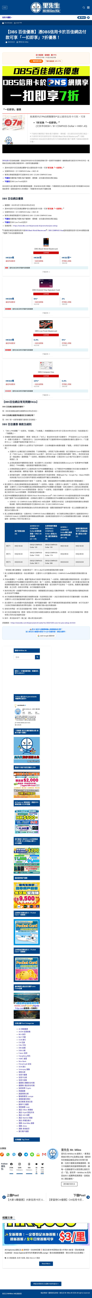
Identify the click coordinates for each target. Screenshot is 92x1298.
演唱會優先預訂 (24, 1099)
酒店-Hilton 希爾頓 (26, 1110)
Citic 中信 (22, 1045)
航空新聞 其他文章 (26, 1102)
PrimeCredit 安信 (25, 1064)
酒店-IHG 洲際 (24, 1115)
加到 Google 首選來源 (47, 636)
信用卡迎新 (23, 1080)
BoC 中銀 (22, 1037)
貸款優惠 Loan (24, 1107)
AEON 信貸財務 (24, 1032)
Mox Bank (22, 1061)
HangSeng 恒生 (25, 1056)
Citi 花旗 (22, 1042)
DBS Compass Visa (46, 372)
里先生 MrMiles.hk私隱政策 (12, 1294)
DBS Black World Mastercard (35, 230)
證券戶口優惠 (24, 1104)
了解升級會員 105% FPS (53, 61)
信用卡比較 (23, 1077)
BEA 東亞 (22, 1034)
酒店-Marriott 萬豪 (26, 1118)
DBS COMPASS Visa (56, 230)
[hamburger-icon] (4, 7)
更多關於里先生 (69, 1184)
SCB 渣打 (22, 1067)
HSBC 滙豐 (23, 1059)
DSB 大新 (22, 1051)
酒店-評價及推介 (25, 1121)
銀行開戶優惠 (24, 1131)
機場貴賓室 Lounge (26, 1096)
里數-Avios (23, 1126)
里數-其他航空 (24, 1129)
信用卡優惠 (6, 17)
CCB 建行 (22, 1040)
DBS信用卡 (6, 160)
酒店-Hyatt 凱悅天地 (26, 1112)
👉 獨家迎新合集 (36, 61)
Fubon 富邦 (23, 1053)
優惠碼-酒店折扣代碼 (27, 1086)
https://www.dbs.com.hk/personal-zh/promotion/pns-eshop (35, 226)
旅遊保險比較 (24, 1094)
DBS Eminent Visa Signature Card (46, 290)
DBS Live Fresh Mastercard (46, 331)
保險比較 (22, 1072)
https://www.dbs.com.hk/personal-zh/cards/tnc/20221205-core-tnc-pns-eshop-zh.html (43, 623)
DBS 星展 (22, 1048)
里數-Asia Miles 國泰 (26, 1123)
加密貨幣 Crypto (25, 1088)
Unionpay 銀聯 (24, 1069)
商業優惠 (22, 1091)
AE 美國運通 (23, 1029)
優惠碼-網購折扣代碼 (27, 1083)
